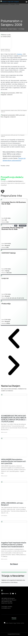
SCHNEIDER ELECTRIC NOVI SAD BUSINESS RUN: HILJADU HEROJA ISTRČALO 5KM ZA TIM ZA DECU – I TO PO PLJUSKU (14, 419)
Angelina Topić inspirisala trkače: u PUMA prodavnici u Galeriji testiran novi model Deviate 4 (13, 545)
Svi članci (14, 564)
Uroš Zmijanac (4, 515)
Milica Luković (4, 432)
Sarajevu (19, 54)
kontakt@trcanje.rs (6, 608)
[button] (26, 1)
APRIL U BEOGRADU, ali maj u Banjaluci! (12, 504)
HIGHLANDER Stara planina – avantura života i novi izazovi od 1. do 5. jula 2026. (13, 461)
